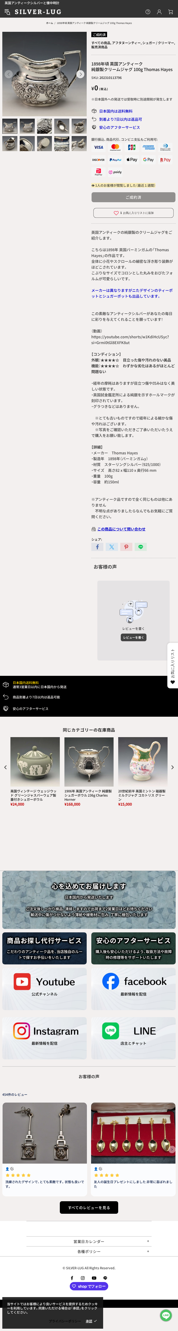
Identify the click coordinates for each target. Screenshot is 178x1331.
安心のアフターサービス (119, 127)
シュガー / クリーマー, (158, 43)
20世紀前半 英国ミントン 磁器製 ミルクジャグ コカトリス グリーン (141, 795)
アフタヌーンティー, (127, 43)
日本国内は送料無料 (116, 111)
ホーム (49, 23)
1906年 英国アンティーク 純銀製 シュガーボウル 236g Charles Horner (88, 795)
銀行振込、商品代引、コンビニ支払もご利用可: (124, 139)
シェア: (96, 539)
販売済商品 (99, 47)
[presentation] (5, 767)
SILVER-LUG (38, 12)
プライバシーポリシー (65, 1321)
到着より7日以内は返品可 (120, 119)
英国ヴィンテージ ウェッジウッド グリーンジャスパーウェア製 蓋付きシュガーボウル (33, 795)
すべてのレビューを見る (89, 1207)
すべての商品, (101, 43)
